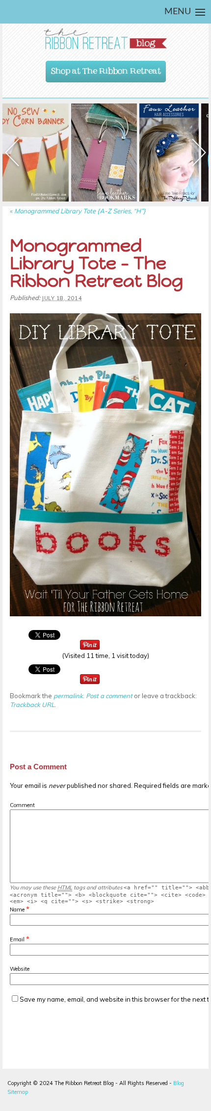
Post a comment (109, 696)
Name (17, 909)
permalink (68, 696)
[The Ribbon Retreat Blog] (105, 39)
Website (19, 968)
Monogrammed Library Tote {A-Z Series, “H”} (78, 211)
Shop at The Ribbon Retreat (106, 68)
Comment (22, 805)
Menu (177, 11)
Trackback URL (32, 704)
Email (17, 939)
